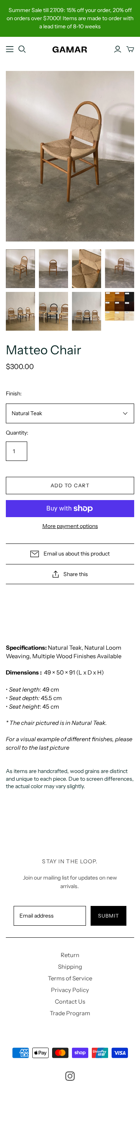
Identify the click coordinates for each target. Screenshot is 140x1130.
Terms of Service (70, 978)
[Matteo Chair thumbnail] (20, 268)
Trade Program (70, 1013)
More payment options (70, 526)
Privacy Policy (70, 990)
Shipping (70, 966)
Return (70, 955)
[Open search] (22, 49)
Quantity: (17, 432)
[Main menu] (10, 49)
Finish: (14, 393)
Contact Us (70, 1001)
